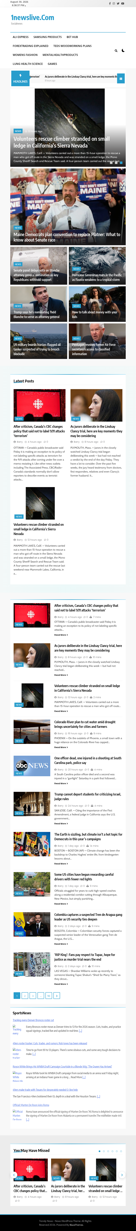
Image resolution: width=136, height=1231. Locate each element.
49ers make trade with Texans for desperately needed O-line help (45, 1089)
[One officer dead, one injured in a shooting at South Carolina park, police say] (32, 766)
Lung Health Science (28, 64)
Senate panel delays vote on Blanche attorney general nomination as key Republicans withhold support (37, 275)
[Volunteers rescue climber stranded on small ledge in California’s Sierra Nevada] (40, 503)
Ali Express (21, 37)
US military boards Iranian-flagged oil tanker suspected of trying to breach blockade (37, 349)
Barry (20, 441)
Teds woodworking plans (72, 46)
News (18, 131)
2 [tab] (116, 163)
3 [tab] (121, 163)
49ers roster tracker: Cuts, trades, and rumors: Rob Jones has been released (50, 1043)
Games (52, 64)
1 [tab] (111, 163)
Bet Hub (72, 37)
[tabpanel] (68, 128)
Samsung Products (48, 37)
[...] (80, 1030)
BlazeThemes (76, 1224)
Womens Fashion (25, 55)
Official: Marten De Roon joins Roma (31, 1105)
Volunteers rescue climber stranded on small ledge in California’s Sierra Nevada (39, 529)
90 (48, 995)
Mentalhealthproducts (60, 55)
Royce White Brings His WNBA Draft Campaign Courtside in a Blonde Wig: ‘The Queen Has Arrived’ (62, 1066)
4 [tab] (112, 1151)
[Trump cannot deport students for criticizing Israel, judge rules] (32, 804)
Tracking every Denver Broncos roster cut (33, 1020)
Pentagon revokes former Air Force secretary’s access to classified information (94, 349)
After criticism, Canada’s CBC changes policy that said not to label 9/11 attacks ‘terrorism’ (61, 142)
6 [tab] (121, 1151)
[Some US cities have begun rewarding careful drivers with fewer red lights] (32, 884)
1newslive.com (32, 17)
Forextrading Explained (30, 46)
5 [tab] (117, 1151)
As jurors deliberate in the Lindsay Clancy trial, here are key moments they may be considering (69, 76)
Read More (60, 634)
